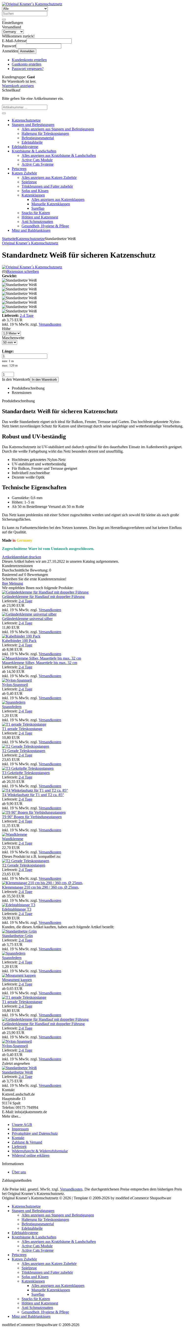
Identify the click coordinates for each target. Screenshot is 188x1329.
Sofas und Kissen (35, 191)
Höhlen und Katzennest (40, 217)
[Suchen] (4, 19)
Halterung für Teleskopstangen (45, 133)
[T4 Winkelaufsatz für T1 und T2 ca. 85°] (35, 790)
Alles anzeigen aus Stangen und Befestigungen (58, 129)
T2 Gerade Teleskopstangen (23, 751)
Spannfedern (12, 707)
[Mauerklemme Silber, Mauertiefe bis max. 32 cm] (41, 658)
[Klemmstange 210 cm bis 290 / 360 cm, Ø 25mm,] (42, 883)
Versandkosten (50, 324)
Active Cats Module (37, 160)
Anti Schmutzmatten (37, 221)
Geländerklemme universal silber (27, 619)
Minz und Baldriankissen (31, 230)
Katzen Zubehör (24, 173)
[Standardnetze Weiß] (19, 1068)
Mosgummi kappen (17, 980)
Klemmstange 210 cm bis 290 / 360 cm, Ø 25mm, (40, 887)
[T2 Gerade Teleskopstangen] (25, 746)
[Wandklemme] (14, 834)
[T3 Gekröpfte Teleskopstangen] (28, 768)
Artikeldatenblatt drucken (21, 557)
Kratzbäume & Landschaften (34, 151)
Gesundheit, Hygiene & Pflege (45, 226)
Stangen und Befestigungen (33, 125)
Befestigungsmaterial (38, 138)
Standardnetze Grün (17, 936)
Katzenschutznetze (26, 120)
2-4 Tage (27, 315)
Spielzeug (29, 182)
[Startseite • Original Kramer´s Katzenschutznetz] (32, 4)
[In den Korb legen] (4, 113)
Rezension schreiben (23, 271)
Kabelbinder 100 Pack (19, 641)
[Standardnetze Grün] (19, 931)
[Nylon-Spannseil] (17, 680)
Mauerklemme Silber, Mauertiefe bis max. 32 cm (39, 663)
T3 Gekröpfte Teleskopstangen (26, 773)
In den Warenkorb (44, 379)
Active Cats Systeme (38, 164)
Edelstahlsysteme (25, 147)
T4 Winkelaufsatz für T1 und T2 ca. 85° (33, 795)
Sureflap (37, 208)
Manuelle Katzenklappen (50, 204)
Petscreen (19, 169)
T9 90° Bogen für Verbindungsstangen (32, 817)
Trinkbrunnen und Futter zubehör (47, 186)
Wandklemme (12, 839)
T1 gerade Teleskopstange (22, 729)
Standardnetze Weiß (17, 1072)
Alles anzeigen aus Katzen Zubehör (49, 177)
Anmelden (27, 51)
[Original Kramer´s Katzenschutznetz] (32, 267)
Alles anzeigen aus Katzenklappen (57, 199)
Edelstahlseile (32, 142)
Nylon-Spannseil (15, 685)
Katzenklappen (33, 195)
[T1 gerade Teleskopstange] (24, 724)
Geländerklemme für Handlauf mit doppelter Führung (43, 597)
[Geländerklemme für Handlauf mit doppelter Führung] (45, 592)
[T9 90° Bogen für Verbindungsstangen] (34, 812)
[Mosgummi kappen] (19, 975)
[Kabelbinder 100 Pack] (21, 636)
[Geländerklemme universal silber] (29, 614)
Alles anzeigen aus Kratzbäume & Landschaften (59, 155)
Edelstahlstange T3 (16, 909)
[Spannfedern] (13, 702)
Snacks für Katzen (36, 213)
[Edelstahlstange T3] (18, 905)
